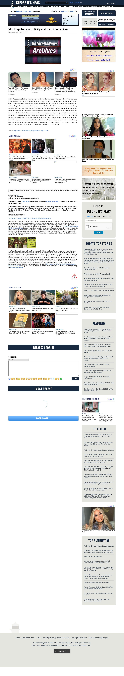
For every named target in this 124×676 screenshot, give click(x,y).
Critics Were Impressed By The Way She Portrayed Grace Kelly (96, 92)
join (18, 195)
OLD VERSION (106, 13)
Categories (109, 6)
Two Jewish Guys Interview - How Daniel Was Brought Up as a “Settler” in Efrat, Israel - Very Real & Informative (98, 568)
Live (77, 6)
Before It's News (28, 2)
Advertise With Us (28, 638)
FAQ (38, 638)
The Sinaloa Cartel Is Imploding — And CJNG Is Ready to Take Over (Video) (98, 455)
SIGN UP (90, 216)
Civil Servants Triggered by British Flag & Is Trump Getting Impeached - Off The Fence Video (98, 330)
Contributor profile (25, 22)
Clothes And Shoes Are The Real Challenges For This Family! (41, 180)
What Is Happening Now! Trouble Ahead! (97, 274)
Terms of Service (62, 638)
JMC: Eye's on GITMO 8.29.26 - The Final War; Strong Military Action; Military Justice (97, 345)
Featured (18, 6)
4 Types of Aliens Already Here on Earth (96, 582)
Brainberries (12, 155)
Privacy (52, 638)
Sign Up (112, 3)
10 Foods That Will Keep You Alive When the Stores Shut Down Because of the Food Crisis (98, 551)
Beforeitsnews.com (23, 11)
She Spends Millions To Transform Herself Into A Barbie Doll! (19, 310)
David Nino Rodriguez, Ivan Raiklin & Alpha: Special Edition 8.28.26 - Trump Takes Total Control (98, 476)
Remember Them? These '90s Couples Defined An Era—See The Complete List (106, 418)
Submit (98, 232)
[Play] (99, 39)
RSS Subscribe (95, 638)
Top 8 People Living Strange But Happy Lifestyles (67, 309)
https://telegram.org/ (107, 187)
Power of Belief (50, 6)
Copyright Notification (79, 638)
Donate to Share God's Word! (99, 60)
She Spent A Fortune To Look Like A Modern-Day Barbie (98, 138)
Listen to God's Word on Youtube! (99, 56)
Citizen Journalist (52, 201)
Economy (25, 6)
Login (107, 3)
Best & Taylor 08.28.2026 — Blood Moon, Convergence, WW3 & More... (97, 308)
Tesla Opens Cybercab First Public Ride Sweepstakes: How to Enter (97, 600)
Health (31, 6)
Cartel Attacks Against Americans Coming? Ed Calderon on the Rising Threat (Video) (98, 483)
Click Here (25, 201)
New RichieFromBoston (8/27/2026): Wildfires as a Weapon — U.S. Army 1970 (98, 461)
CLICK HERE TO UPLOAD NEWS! (107, 24)
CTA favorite (13, 177)
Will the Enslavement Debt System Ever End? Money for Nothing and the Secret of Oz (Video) (98, 358)
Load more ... (43, 418)
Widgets (105, 638)
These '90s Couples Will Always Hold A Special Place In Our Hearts (20, 158)
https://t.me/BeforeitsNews (91, 194)
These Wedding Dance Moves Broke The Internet (42, 332)
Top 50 (87, 6)
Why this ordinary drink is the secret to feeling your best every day (20, 180)
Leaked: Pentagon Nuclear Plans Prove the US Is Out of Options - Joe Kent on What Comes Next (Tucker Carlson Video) (98, 496)
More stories (34, 22)
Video (82, 6)
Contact (45, 638)
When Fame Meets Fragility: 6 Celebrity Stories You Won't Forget (66, 333)
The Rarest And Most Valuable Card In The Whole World (19, 332)
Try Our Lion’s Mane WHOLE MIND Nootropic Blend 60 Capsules (29, 218)
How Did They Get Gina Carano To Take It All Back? (98, 160)
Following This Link (16, 267)
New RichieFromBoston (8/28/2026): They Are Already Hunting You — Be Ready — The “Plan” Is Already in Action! (98, 468)
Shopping (102, 6)
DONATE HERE (89, 14)
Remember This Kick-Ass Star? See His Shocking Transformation (65, 180)
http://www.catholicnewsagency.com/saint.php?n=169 (31, 130)
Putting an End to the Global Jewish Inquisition (99, 290)
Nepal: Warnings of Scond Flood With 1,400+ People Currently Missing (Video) (98, 285)
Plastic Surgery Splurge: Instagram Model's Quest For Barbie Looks (97, 115)
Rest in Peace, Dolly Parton (93, 556)
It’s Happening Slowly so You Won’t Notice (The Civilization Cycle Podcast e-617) (97, 561)
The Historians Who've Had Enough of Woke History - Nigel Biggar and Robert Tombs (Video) (98, 338)
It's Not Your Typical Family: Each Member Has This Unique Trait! (42, 158)
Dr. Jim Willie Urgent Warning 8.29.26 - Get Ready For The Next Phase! (97, 296)
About (18, 638)
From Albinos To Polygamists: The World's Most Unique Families (89, 418)
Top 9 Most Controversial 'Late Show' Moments (64, 157)
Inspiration (72, 6)
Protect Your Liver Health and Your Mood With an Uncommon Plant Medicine (98, 588)
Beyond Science (39, 6)
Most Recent (94, 6)
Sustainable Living (61, 6)
